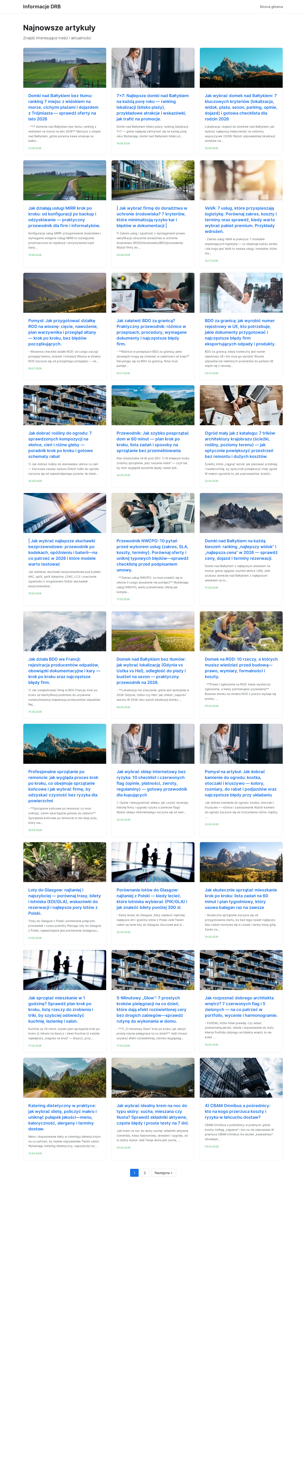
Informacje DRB (42, 7)
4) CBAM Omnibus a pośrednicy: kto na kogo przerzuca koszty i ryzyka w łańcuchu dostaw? (237, 1111)
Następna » (164, 1173)
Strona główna (271, 7)
